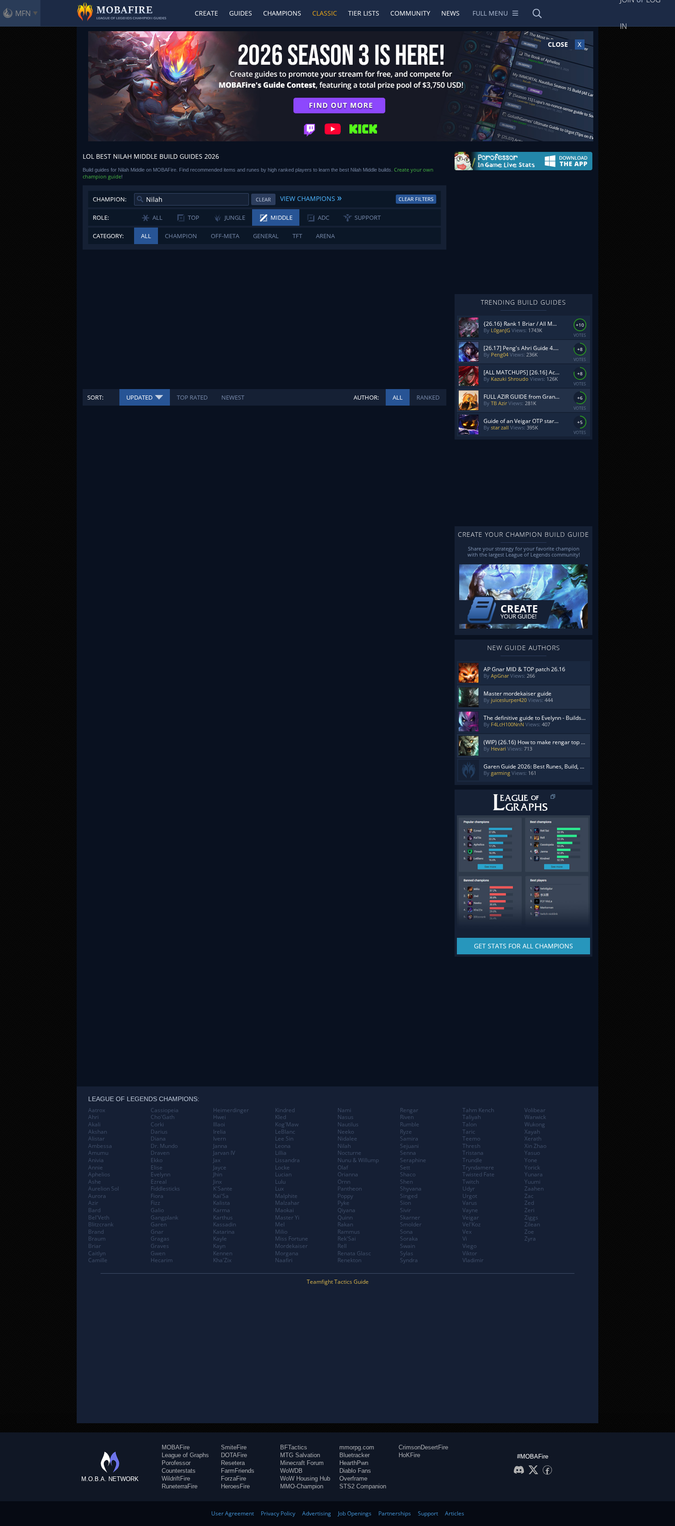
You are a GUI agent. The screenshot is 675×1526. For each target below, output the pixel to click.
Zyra (530, 1238)
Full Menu (490, 13)
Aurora (97, 1196)
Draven (160, 1153)
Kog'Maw (286, 1124)
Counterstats (179, 1470)
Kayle (220, 1238)
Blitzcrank (100, 1224)
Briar (94, 1246)
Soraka (409, 1238)
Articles (454, 1513)
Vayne (470, 1210)
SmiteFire (234, 1447)
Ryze (406, 1132)
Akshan (97, 1132)
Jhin (217, 1174)
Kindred (285, 1110)
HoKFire (409, 1455)
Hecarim (162, 1260)
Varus (469, 1203)
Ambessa (100, 1146)
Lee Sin (284, 1138)
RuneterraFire (179, 1486)
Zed (529, 1203)
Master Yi (287, 1217)
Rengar (409, 1110)
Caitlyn (97, 1253)
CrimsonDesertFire (423, 1447)
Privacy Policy (278, 1513)
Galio (157, 1210)
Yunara (533, 1174)
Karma (221, 1210)
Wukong (534, 1124)
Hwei (219, 1117)
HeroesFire (235, 1486)
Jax (216, 1160)
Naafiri (283, 1260)
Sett (405, 1167)
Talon (469, 1124)
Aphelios (99, 1174)
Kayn (219, 1246)
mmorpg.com (356, 1447)
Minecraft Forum (302, 1462)
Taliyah (471, 1117)
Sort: (95, 397)
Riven (407, 1117)
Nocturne (349, 1153)
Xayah (532, 1132)
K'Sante (222, 1188)
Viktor (469, 1253)
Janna (220, 1146)
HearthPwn (353, 1462)
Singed (408, 1196)
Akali (94, 1124)
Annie (95, 1167)
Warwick (535, 1117)
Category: (108, 236)
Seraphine (413, 1160)
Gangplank (164, 1217)
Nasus (346, 1117)
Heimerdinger (231, 1110)
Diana (158, 1138)
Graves (160, 1246)
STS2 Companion (362, 1486)
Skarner (410, 1217)
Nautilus (348, 1124)
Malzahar (287, 1203)
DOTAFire (234, 1455)
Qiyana (346, 1210)
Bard (94, 1210)
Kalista (221, 1203)
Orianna (348, 1174)
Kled (280, 1117)
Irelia (219, 1132)
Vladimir (473, 1260)
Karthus (223, 1217)
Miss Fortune (291, 1238)
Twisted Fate (478, 1174)
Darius (159, 1132)
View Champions (311, 197)
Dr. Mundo (164, 1146)
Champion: (109, 199)
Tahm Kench (478, 1110)
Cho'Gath (162, 1117)
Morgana (286, 1253)
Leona (283, 1146)
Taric (468, 1132)
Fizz (155, 1203)
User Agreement (232, 1513)
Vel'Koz (471, 1224)
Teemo (471, 1138)
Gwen (158, 1253)
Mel (280, 1224)
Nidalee (347, 1138)
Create (206, 13)
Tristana (473, 1153)
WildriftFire (176, 1478)
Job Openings (354, 1513)
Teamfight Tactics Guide (338, 1282)
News (450, 13)
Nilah (344, 1146)
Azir (93, 1203)
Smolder (411, 1224)
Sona (406, 1232)
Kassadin (224, 1224)
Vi (464, 1238)
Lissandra (287, 1160)
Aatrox (96, 1110)
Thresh (471, 1146)
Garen (159, 1224)
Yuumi (532, 1182)
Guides (240, 13)
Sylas (406, 1253)
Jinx (217, 1182)
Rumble (409, 1124)
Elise (157, 1167)
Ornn (344, 1182)
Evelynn (160, 1174)
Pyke (343, 1203)
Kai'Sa (221, 1196)
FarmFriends (237, 1470)
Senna (408, 1153)
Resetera (233, 1462)
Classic (324, 13)
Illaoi (219, 1124)
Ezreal (159, 1182)
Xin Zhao (535, 1146)
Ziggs (531, 1217)
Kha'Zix (222, 1260)
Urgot (469, 1196)
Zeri (529, 1210)
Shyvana (411, 1188)
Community (410, 13)
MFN (23, 13)
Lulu (280, 1182)
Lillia (281, 1153)
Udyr (468, 1188)
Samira (409, 1138)
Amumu (98, 1153)
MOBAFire (176, 1447)
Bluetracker (354, 1455)
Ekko (157, 1160)
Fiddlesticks (165, 1188)
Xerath (532, 1138)
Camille (97, 1260)
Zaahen (534, 1188)
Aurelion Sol (103, 1188)
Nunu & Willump (358, 1160)
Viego (469, 1246)
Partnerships (394, 1513)
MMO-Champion (301, 1486)
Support (428, 1513)
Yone (530, 1160)
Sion (405, 1203)
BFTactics (293, 1447)
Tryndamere (478, 1167)
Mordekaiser (291, 1246)
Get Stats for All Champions (523, 945)
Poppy (345, 1196)
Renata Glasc (354, 1253)
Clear (263, 199)
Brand (96, 1232)
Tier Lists (363, 13)
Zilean (532, 1224)
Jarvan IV (224, 1153)
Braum (97, 1238)
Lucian (283, 1174)
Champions (282, 13)
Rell (342, 1246)
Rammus (349, 1232)
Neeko (346, 1132)
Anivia (96, 1160)
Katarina (224, 1232)
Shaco (408, 1174)
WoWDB (291, 1470)
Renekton (349, 1260)
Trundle (472, 1160)
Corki (157, 1124)
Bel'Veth (98, 1217)
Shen (406, 1182)
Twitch (470, 1182)
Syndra (409, 1260)
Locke (282, 1167)
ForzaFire (233, 1478)
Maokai (284, 1210)
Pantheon (350, 1188)
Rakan (345, 1224)
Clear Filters (416, 198)
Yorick (532, 1167)
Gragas (160, 1238)
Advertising (316, 1513)
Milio (281, 1232)
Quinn (345, 1217)
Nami (344, 1110)
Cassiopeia (165, 1110)
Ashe (94, 1182)
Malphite (286, 1196)
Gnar (157, 1232)
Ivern (219, 1138)
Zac (529, 1196)
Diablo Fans (355, 1470)
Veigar (470, 1217)
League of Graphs (185, 1455)
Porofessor (176, 1462)
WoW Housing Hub (305, 1478)
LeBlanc (285, 1132)
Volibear (535, 1110)
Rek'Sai (347, 1238)
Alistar (96, 1138)
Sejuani (409, 1146)
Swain (407, 1246)
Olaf (343, 1167)
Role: (101, 217)
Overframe (353, 1478)
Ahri (93, 1117)
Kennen (222, 1253)
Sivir (405, 1210)
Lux (279, 1188)
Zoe (529, 1232)
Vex (467, 1232)
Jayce (219, 1167)
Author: (366, 397)
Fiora (157, 1196)
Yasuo (532, 1153)
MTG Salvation (300, 1455)
